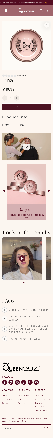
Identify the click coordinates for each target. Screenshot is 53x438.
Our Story (5, 395)
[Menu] (6, 10)
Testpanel (22, 403)
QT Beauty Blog (8, 399)
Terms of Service (41, 411)
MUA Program (23, 395)
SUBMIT (43, 428)
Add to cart (26, 107)
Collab (20, 399)
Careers (5, 403)
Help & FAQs (39, 403)
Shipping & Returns (42, 399)
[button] (41, 10)
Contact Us (39, 395)
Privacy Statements (42, 407)
